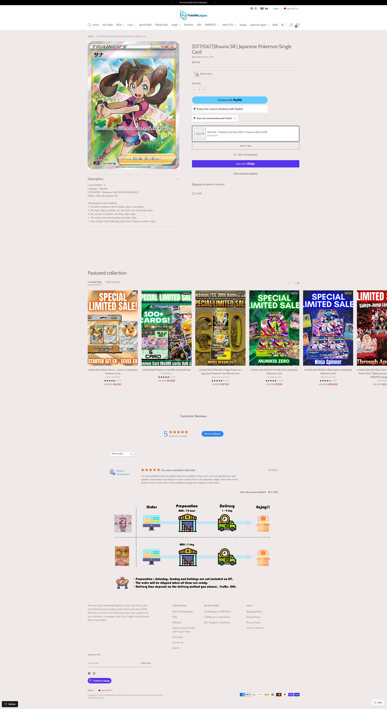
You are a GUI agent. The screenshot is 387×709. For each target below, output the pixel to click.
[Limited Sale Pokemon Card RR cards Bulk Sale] (166, 328)
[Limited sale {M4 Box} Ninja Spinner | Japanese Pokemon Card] (328, 328)
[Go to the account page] (291, 25)
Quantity (196, 83)
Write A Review (213, 433)
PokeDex (177, 622)
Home (90, 36)
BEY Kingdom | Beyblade (217, 622)
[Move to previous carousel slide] (289, 253)
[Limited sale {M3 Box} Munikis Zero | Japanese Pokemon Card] (274, 328)
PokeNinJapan (109, 695)
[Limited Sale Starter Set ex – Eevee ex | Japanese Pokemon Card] (113, 328)
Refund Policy (253, 617)
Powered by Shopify (96, 698)
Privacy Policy (253, 622)
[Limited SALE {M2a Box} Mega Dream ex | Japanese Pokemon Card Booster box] (220, 328)
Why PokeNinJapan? (182, 611)
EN (266, 8)
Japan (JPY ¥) (292, 8)
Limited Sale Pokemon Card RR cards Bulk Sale (167, 369)
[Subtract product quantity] (195, 90)
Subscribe (146, 663)
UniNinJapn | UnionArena (217, 617)
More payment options (245, 173)
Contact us (177, 642)
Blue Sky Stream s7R (202, 56)
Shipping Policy (254, 611)
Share (199, 193)
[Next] (215, 2)
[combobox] (264, 8)
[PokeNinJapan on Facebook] (251, 8)
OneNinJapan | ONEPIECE (217, 611)
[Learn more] (235, 118)
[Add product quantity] (204, 90)
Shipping (196, 184)
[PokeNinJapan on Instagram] (255, 8)
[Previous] (171, 2)
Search (175, 647)
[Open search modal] (89, 25)
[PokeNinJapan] (193, 15)
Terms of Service (254, 627)
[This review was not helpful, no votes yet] (275, 492)
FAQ (174, 617)
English (276, 8)
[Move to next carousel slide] (296, 253)
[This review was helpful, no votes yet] (269, 492)
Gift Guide (177, 637)
